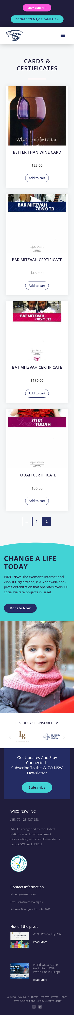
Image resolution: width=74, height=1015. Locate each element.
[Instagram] (40, 1007)
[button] (63, 35)
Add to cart (37, 178)
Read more (40, 942)
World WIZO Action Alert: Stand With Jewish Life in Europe (47, 968)
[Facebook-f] (34, 1007)
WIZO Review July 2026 (48, 934)
